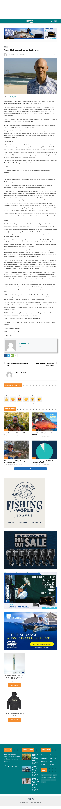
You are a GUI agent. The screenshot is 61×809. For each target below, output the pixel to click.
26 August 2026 (18, 435)
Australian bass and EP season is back (16, 433)
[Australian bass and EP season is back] (16, 421)
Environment (53, 758)
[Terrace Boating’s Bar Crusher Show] (26, 769)
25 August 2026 (46, 436)
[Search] (52, 21)
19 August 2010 (20, 54)
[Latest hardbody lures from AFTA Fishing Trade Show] (26, 781)
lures (43, 780)
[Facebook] (5, 766)
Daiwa (54, 775)
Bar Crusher (44, 775)
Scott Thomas (38, 436)
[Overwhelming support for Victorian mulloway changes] (44, 450)
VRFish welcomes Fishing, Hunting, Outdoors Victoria (14, 461)
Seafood (53, 780)
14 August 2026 (46, 464)
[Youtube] (12, 766)
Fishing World (11, 54)
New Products (44, 761)
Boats (50, 775)
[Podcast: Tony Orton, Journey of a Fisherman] (44, 421)
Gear (51, 761)
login (9, 474)
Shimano (43, 782)
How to (51, 755)
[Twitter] (8, 766)
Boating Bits (44, 758)
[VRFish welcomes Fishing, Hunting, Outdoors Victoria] (16, 450)
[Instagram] (15, 766)
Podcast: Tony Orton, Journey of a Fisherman (42, 433)
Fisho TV (43, 764)
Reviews (52, 764)
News (5, 46)
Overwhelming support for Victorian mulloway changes (43, 461)
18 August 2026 (18, 464)
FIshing (49, 777)
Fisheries (44, 777)
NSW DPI (48, 780)
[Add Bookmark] (55, 355)
